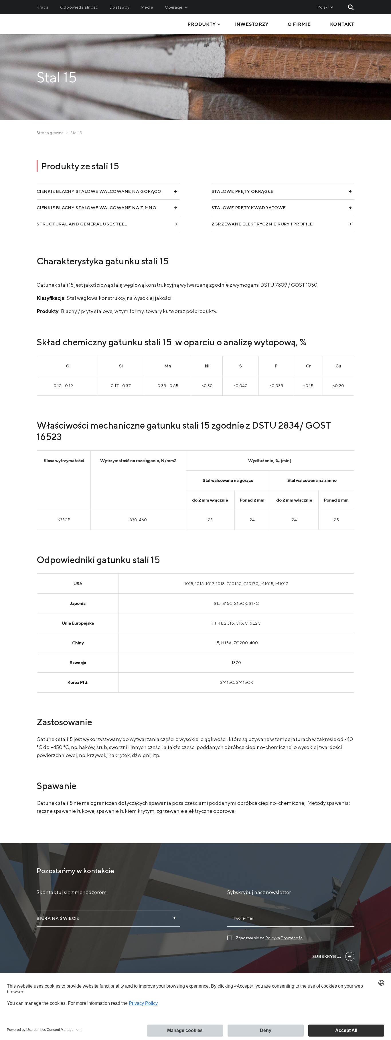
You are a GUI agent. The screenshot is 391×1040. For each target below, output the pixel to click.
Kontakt (342, 24)
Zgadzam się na (269, 938)
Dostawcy (120, 7)
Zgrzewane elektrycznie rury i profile (262, 223)
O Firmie (299, 24)
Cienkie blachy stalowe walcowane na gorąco (99, 191)
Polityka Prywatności (284, 938)
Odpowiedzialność (79, 7)
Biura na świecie (58, 918)
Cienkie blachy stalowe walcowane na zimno (97, 207)
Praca (43, 7)
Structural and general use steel (82, 223)
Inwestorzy (251, 24)
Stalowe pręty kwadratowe (249, 207)
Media (147, 7)
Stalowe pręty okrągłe (243, 191)
